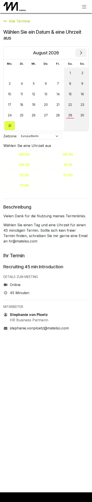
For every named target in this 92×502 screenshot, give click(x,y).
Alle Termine (19, 21)
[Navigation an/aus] (84, 6)
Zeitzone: (10, 136)
